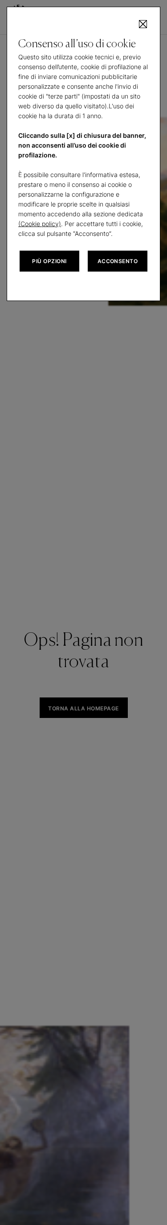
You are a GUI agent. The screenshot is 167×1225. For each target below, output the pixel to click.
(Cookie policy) (39, 223)
